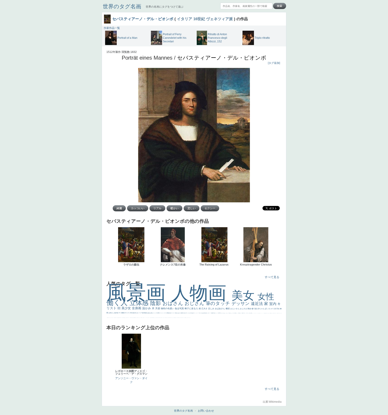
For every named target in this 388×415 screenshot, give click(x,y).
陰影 (156, 303)
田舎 (278, 308)
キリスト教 (128, 312)
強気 (176, 312)
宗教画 (168, 312)
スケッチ (155, 312)
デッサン (241, 303)
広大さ (204, 308)
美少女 (126, 308)
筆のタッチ (218, 303)
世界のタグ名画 (122, 6)
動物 (133, 312)
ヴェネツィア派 (219, 19)
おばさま (179, 312)
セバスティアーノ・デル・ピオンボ (142, 19)
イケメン (162, 312)
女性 (266, 296)
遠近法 (257, 303)
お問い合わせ (206, 410)
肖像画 (123, 312)
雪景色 (151, 312)
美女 (244, 295)
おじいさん (235, 309)
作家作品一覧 (112, 28)
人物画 (201, 293)
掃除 (159, 312)
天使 (158, 308)
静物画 (145, 312)
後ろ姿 (254, 309)
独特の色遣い (168, 308)
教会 (249, 309)
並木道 (116, 312)
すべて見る (272, 277)
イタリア (184, 19)
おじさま (243, 309)
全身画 (137, 308)
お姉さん (111, 312)
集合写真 (180, 308)
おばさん (174, 303)
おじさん (195, 303)
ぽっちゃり (269, 309)
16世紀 (199, 19)
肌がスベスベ (172, 312)
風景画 (138, 292)
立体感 (140, 302)
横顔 (228, 308)
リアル (165, 312)
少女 (137, 312)
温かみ (147, 308)
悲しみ (211, 308)
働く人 (118, 303)
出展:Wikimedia (272, 401)
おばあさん (220, 308)
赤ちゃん (261, 309)
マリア (140, 312)
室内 (273, 304)
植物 (182, 312)
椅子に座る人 (192, 308)
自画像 (148, 312)
